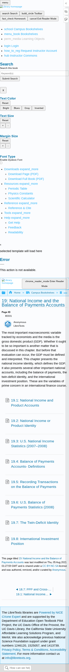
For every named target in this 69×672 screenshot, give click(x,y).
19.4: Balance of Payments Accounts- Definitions (32, 463)
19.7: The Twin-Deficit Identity (35, 522)
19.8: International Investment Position (35, 541)
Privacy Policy (11, 649)
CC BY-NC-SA (50, 565)
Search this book (9, 68)
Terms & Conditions (35, 649)
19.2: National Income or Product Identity (30, 423)
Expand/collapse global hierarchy (5, 293)
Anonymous (58, 569)
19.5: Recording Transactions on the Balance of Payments (34, 484)
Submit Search (10, 78)
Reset (5, 103)
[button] (14, 227)
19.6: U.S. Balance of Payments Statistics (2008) (32, 504)
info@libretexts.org (17, 658)
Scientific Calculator (21, 198)
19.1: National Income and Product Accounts (32, 402)
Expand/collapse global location (65, 292)
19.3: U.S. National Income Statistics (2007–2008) (32, 443)
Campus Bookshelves (43, 292)
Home (17, 292)
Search (7, 668)
